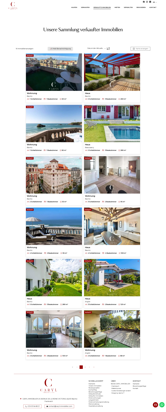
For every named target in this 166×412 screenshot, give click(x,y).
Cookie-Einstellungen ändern (121, 391)
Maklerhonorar (116, 388)
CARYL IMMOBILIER (30, 399)
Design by (117, 393)
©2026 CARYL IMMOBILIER (120, 384)
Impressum (115, 386)
